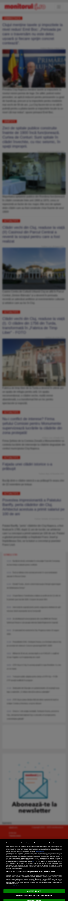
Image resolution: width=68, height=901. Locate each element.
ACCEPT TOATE (34, 891)
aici (33, 861)
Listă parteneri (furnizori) (12, 886)
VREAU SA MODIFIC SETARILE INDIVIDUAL (34, 895)
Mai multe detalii (40, 851)
